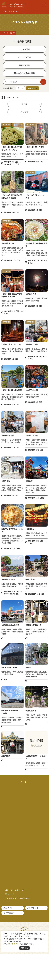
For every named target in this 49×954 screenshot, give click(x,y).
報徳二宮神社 (30, 579)
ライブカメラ (9, 912)
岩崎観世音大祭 (31, 435)
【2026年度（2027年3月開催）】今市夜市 (11, 295)
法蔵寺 (28, 667)
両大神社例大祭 (31, 390)
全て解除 (31, 88)
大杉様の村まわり (8, 579)
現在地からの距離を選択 (24, 73)
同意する (24, 948)
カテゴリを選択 (24, 57)
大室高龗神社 (30, 710)
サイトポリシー (14, 944)
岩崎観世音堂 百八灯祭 (11, 344)
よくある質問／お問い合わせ (17, 898)
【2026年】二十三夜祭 (34, 147)
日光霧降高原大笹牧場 (10, 625)
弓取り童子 (5, 481)
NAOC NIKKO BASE (9, 667)
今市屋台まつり (7, 243)
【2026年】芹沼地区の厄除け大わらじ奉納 (11, 196)
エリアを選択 (24, 49)
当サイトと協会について (15, 890)
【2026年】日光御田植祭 (11, 390)
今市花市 (29, 481)
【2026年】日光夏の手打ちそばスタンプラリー (11, 148)
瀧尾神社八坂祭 (31, 344)
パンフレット (33, 907)
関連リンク (10, 894)
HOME (5, 11)
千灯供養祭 (29, 529)
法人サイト (8, 907)
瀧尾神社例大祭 (7, 435)
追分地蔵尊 (5, 755)
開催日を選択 (24, 65)
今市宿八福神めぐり (33, 625)
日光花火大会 (30, 294)
